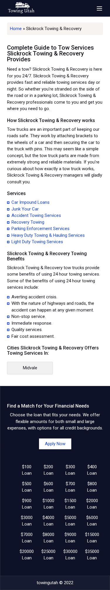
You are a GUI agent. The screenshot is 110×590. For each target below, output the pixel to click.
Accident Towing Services (36, 215)
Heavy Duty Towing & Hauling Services (48, 235)
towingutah (47, 582)
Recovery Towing (27, 222)
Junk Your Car (25, 209)
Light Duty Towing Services (37, 241)
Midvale (30, 368)
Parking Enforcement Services (40, 228)
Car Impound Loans (30, 202)
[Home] (21, 8)
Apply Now (55, 443)
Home (16, 28)
